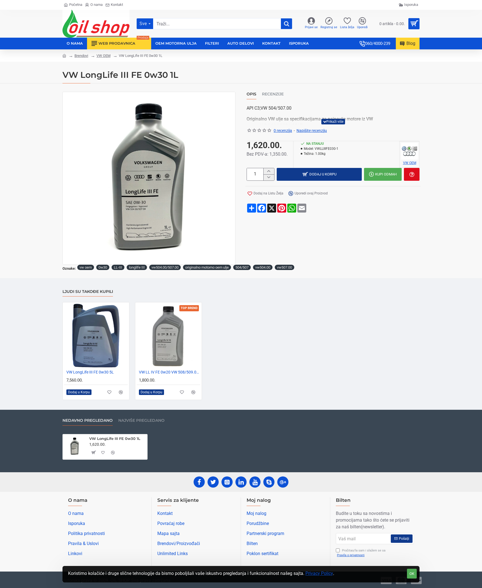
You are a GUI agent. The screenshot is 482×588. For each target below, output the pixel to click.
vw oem (85, 267)
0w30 (102, 267)
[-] (268, 177)
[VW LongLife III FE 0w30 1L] (75, 446)
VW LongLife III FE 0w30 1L (114, 438)
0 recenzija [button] (283, 130)
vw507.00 (284, 267)
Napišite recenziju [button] (312, 130)
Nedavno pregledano (87, 420)
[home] (64, 55)
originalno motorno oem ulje (207, 267)
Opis (251, 94)
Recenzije (273, 94)
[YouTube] (255, 482)
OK (411, 574)
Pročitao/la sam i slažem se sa (361, 553)
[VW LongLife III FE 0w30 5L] (96, 335)
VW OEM (103, 56)
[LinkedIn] (241, 482)
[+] (268, 171)
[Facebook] (199, 482)
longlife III (137, 267)
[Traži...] (286, 23)
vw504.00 (262, 267)
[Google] (282, 482)
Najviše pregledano (141, 420)
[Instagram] (227, 482)
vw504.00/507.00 (165, 267)
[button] (333, 121)
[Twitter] (213, 482)
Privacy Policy (319, 573)
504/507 (242, 267)
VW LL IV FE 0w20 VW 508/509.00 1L (169, 372)
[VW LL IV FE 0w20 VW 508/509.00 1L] (168, 335)
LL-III (118, 267)
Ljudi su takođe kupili (87, 291)
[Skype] (268, 482)
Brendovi (81, 56)
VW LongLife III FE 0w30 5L (90, 372)
